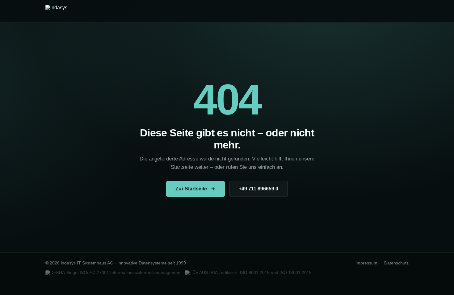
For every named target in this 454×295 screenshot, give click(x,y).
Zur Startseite (191, 188)
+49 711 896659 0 (258, 188)
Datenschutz (396, 263)
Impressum (366, 263)
